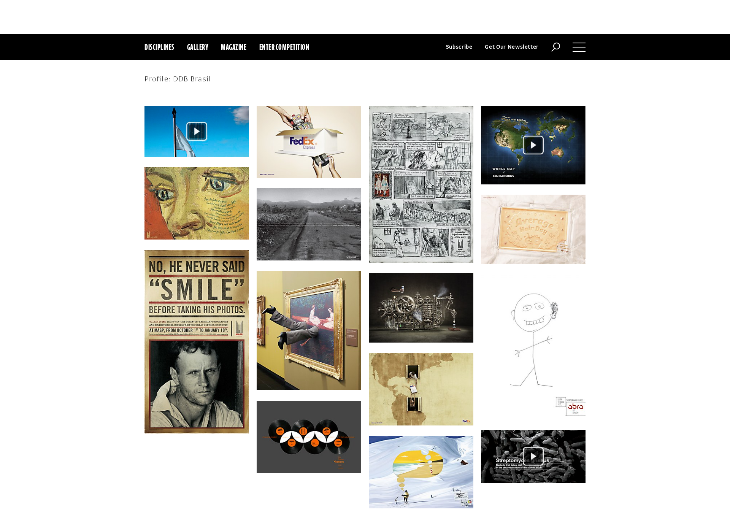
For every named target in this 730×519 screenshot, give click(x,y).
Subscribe (459, 47)
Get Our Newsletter (512, 47)
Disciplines (159, 46)
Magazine (233, 46)
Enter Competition (284, 46)
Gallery (198, 46)
